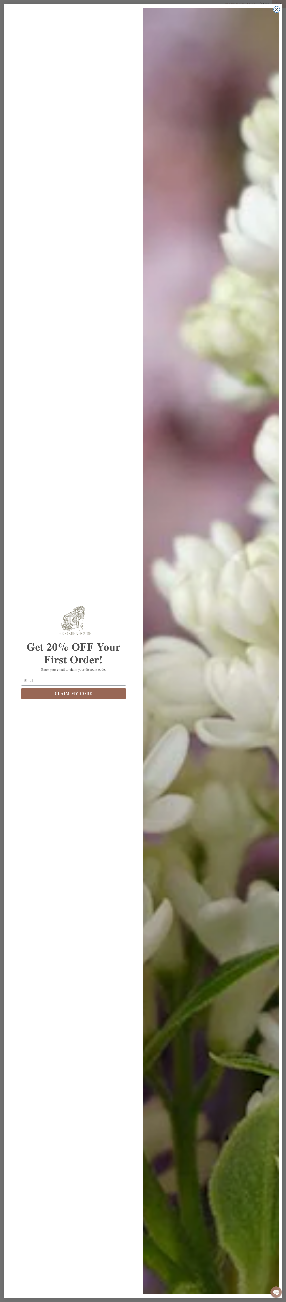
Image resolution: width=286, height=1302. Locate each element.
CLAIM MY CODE (73, 693)
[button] (276, 1292)
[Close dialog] (277, 9)
